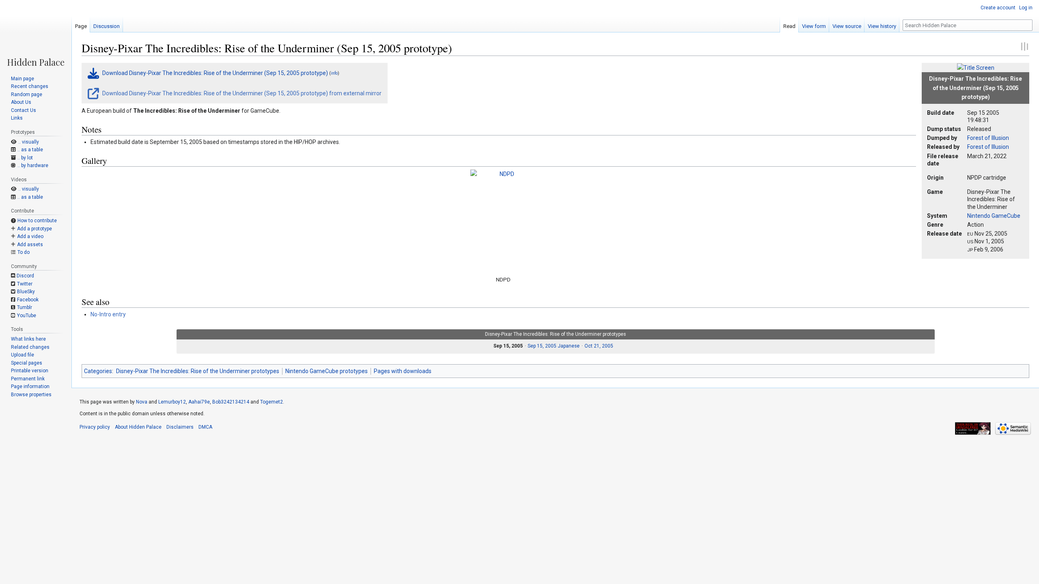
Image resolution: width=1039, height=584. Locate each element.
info (334, 73)
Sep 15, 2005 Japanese (554, 346)
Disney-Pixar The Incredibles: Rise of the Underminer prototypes (197, 371)
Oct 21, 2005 (598, 346)
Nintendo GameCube (993, 216)
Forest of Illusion (988, 138)
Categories (98, 371)
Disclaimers (180, 427)
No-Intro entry (108, 314)
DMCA (205, 427)
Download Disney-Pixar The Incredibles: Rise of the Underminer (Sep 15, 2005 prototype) (215, 73)
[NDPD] (503, 220)
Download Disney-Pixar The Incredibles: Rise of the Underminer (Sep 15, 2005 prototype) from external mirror (241, 93)
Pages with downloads (402, 371)
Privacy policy (95, 427)
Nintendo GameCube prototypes (326, 371)
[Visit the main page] (35, 33)
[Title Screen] (975, 67)
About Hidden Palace (138, 427)
